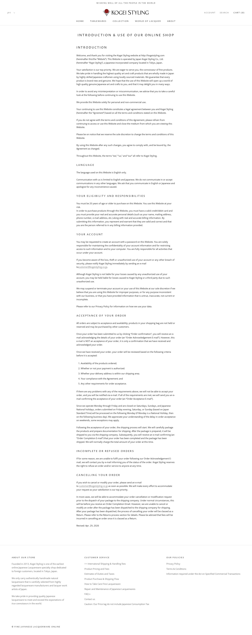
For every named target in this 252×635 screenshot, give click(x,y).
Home (80, 21)
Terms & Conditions (176, 568)
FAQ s (87, 593)
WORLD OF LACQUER (148, 21)
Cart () (239, 12)
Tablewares (98, 21)
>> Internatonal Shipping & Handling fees (105, 563)
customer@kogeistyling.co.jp (92, 266)
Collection (121, 21)
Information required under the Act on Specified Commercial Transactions (203, 573)
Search (224, 13)
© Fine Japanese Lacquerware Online (36, 627)
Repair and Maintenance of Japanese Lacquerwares (109, 589)
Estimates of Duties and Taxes (99, 573)
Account (210, 13)
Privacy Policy (173, 563)
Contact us (89, 599)
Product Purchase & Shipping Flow (101, 578)
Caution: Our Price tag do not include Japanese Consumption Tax (116, 604)
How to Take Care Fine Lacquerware (102, 583)
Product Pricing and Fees (96, 568)
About (171, 21)
